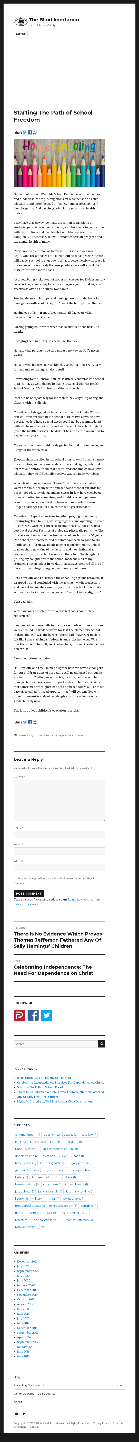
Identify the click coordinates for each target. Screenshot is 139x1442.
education (68, 735)
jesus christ (24, 1191)
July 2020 (23, 1275)
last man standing (80, 1191)
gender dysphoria (29, 1170)
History (21, 1177)
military (38, 1198)
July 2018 (23, 1309)
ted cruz (22, 1220)
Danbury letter (27, 1149)
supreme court (75, 1212)
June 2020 (24, 1280)
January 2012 (25, 1346)
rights (20, 1212)
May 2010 (23, 1356)
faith (79, 1156)
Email (18, 844)
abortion (52, 1134)
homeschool (81, 735)
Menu (20, 34)
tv (45, 1227)
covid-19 (56, 735)
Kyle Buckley (26, 735)
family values (25, 1163)
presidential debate (30, 1205)
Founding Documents (29, 1385)
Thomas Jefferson (78, 1220)
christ (20, 1141)
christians (38, 1141)
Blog (17, 1377)
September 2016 (27, 1332)
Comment (20, 776)
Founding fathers (53, 1163)
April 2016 (24, 1337)
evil (66, 1156)
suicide (53, 1212)
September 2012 (27, 1342)
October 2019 (25, 1299)
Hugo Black (66, 1177)
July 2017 (23, 1318)
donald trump (27, 1156)
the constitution (47, 1220)
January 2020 (26, 1285)
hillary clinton (82, 1170)
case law (88, 1134)
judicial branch (50, 1191)
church (57, 1141)
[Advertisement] (70, 81)
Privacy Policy (101, 1423)
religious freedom (63, 1205)
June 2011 (23, 1351)
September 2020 (28, 1271)
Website (19, 861)
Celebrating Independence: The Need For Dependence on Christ (60, 1082)
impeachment (76, 1184)
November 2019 (27, 1294)
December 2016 (27, 1328)
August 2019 (25, 1304)
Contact (34, 1426)
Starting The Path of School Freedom (42, 1087)
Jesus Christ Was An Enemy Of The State (44, 1077)
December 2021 (27, 1261)
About (18, 1402)
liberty (21, 1198)
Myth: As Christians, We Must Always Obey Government (55, 1101)
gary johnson (82, 1163)
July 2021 (23, 1266)
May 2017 (23, 1323)
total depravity (26, 1227)
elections (50, 1156)
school (36, 1212)
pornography (74, 1198)
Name (18, 827)
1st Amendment (27, 1134)
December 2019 (27, 1290)
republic (88, 1205)
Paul (54, 1198)
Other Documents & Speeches (34, 1393)
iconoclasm (52, 1184)
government (57, 1170)
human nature (27, 1184)
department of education (62, 1149)
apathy (70, 1134)
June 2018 (23, 1313)
